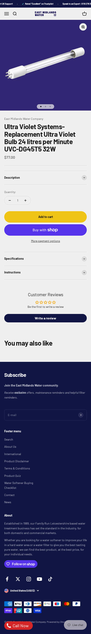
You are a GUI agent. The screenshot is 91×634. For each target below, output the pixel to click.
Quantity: (10, 192)
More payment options (45, 241)
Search (8, 439)
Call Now (20, 625)
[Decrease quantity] (9, 200)
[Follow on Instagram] (29, 579)
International (12, 454)
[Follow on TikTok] (50, 579)
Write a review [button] (45, 318)
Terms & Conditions (17, 468)
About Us (10, 446)
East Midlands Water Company (23, 118)
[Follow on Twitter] (18, 579)
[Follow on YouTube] (39, 579)
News (7, 502)
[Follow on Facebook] (7, 579)
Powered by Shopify (58, 621)
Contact (9, 495)
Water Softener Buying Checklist (18, 485)
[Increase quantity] (25, 200)
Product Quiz (12, 475)
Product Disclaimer (16, 461)
